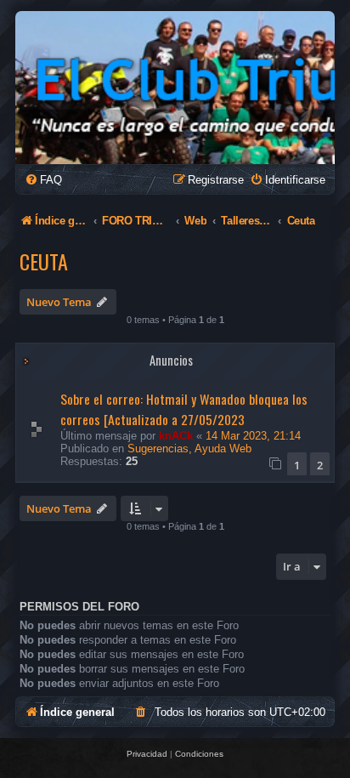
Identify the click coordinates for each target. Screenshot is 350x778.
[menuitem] (43, 180)
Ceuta (44, 261)
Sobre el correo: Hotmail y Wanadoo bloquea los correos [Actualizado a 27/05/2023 (184, 409)
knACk (176, 435)
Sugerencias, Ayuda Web (189, 448)
